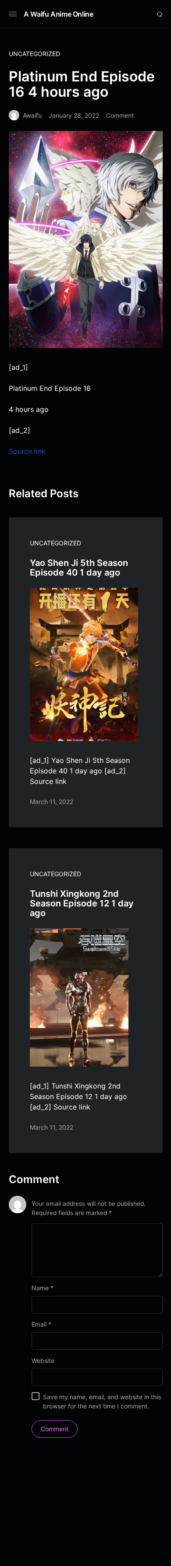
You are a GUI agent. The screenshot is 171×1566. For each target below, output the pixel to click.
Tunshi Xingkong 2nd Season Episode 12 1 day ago (82, 903)
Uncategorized (34, 53)
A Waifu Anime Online (58, 14)
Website (43, 1360)
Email (41, 1324)
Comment (120, 115)
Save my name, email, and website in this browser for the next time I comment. (102, 1401)
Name (42, 1288)
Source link (27, 451)
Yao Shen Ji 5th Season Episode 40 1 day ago (79, 568)
